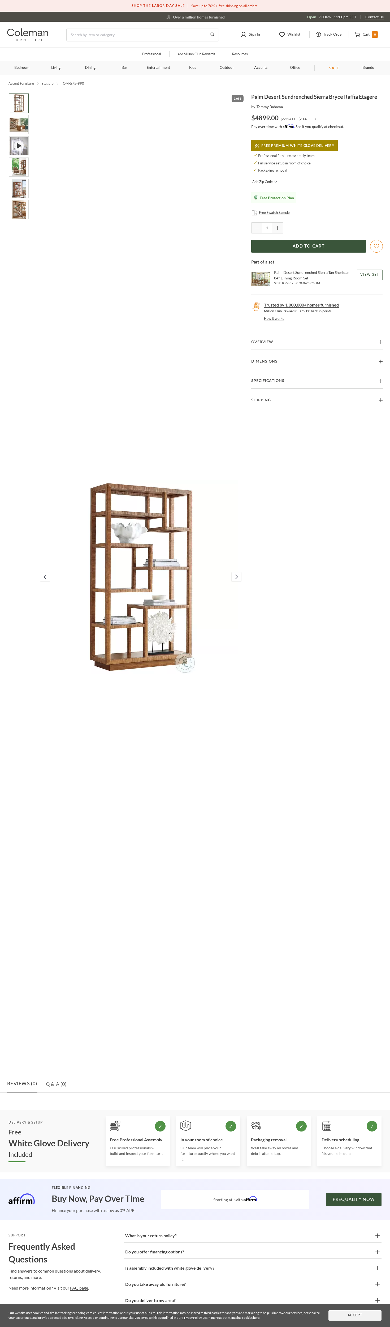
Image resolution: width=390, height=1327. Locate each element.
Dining (90, 68)
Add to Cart (308, 246)
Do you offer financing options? (154, 1251)
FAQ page (79, 1287)
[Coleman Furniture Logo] (27, 39)
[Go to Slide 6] (19, 209)
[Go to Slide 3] (19, 145)
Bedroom (21, 68)
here (256, 1318)
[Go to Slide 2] (19, 124)
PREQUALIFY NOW (354, 1199)
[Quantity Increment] (277, 228)
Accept (355, 1315)
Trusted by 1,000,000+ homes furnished (301, 304)
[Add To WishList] (376, 246)
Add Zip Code (262, 182)
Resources (240, 54)
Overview (262, 342)
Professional (151, 54)
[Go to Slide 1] (19, 103)
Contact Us (374, 17)
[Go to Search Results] (212, 35)
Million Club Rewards (196, 54)
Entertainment (158, 68)
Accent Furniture (21, 83)
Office (295, 68)
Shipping (261, 400)
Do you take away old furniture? (155, 1284)
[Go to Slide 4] (19, 167)
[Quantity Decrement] (257, 228)
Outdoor (227, 68)
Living (55, 68)
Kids (192, 68)
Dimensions (264, 361)
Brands (368, 68)
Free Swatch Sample (274, 212)
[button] (250, 34)
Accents (260, 68)
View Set (370, 275)
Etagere (47, 83)
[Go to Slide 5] (19, 188)
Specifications (267, 381)
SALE (334, 68)
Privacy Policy (191, 1318)
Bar (124, 68)
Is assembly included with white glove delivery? (169, 1267)
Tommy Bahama (270, 106)
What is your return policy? (151, 1235)
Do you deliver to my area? (150, 1300)
